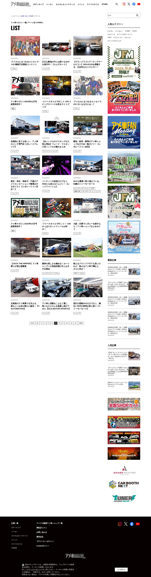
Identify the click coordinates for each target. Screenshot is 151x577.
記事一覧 (24, 16)
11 (71, 323)
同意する (121, 569)
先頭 (32, 323)
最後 (81, 323)
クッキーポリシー (35, 569)
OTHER (30, 16)
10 (67, 323)
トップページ (15, 16)
